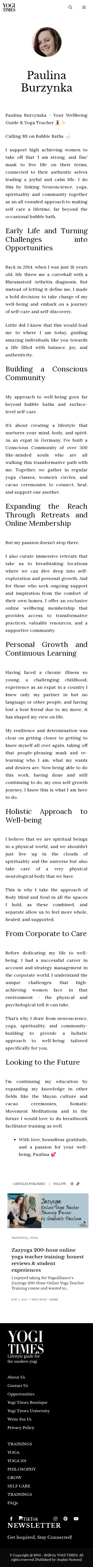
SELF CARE (19, 1486)
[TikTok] (28, 1519)
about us (16, 1377)
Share (53, 1299)
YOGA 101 (17, 1460)
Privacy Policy (20, 1427)
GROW (14, 1477)
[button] (70, 7)
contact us (17, 1385)
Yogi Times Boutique (27, 1402)
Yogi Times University (28, 1410)
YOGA (34, 1237)
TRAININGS (19, 1237)
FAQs (12, 1502)
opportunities (20, 1394)
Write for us (19, 1419)
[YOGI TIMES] (8, 7)
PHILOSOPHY (21, 1469)
